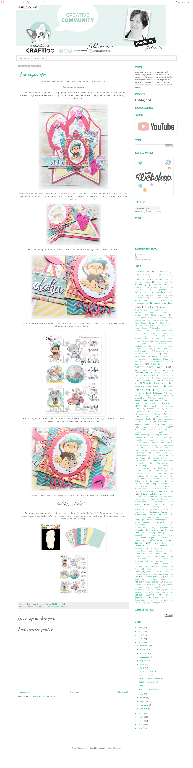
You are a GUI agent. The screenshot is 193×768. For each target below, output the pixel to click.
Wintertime (140, 600)
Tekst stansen (141, 564)
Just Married (141, 450)
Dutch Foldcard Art (149, 375)
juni (142, 668)
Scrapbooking (141, 528)
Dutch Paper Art (156, 383)
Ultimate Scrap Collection (146, 574)
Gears (170, 414)
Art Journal (154, 277)
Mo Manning (152, 481)
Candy (165, 312)
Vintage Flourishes (146, 582)
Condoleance (140, 346)
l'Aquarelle (140, 455)
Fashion (154, 406)
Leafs (141, 463)
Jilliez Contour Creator (147, 442)
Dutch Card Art (148, 367)
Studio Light (160, 554)
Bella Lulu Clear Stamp (160, 287)
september (145, 657)
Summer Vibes (146, 559)
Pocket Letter (154, 504)
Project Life (39, 58)
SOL (151, 546)
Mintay (137, 478)
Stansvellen (140, 551)
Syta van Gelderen (144, 561)
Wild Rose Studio (158, 592)
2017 (140, 713)
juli (142, 664)
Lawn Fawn (168, 460)
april (143, 698)
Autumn (138, 284)
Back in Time (160, 285)
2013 (140, 728)
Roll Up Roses (160, 515)
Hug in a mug (162, 435)
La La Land (156, 455)
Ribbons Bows (141, 515)
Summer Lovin (166, 556)
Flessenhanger (153, 409)
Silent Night (147, 538)
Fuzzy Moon (144, 414)
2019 (140, 639)
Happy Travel (161, 430)
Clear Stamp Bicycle (144, 318)
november (144, 650)
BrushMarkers (141, 310)
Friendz (169, 411)
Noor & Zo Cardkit (164, 489)
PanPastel (152, 497)
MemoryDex (154, 476)
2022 (140, 628)
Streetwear (160, 551)
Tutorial (150, 572)
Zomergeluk (157, 603)
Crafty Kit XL (162, 351)
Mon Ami (144, 484)
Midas (166, 476)
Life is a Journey (161, 466)
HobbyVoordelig (142, 435)
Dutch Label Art (164, 378)
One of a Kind (166, 491)
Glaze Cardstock (165, 419)
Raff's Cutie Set (161, 509)
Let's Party (140, 466)
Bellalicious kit (159, 298)
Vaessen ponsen (152, 577)
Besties (161, 300)
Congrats (143, 686)
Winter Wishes (144, 595)
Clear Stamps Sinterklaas (147, 336)
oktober (144, 653)
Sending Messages (157, 533)
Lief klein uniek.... (149, 689)
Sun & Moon (162, 559)
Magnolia (143, 471)
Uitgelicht (164, 572)
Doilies (138, 362)
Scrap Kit (161, 525)
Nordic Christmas (146, 491)
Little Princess (165, 468)
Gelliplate (161, 417)
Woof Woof (155, 600)
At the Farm (162, 279)
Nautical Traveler (142, 486)
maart (143, 701)
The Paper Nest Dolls (145, 566)
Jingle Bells (146, 448)
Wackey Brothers (146, 587)
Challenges (157, 315)
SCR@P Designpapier (157, 520)
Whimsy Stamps (154, 590)
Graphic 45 (145, 422)
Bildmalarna (140, 304)
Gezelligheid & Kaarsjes (151, 678)
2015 (140, 721)
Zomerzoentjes (32, 74)
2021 (140, 631)
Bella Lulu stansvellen (145, 295)
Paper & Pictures (159, 499)
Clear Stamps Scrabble (156, 333)
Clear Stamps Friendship (147, 328)
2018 (140, 643)
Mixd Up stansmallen (154, 478)
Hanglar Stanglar (144, 424)
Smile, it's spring (148, 671)
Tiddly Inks (151, 569)
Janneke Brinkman (144, 437)
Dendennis (143, 359)
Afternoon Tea (142, 272)
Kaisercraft (158, 450)
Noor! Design (139, 254)
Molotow (169, 481)
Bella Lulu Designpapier (153, 290)
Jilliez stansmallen (164, 445)
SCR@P (137, 520)
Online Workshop (149, 494)
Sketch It (139, 546)
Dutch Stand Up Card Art (148, 396)
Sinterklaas (160, 543)
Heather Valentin (143, 432)
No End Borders (142, 489)
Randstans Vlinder (159, 512)
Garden (158, 414)
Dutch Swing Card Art (146, 401)
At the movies (142, 282)
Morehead (162, 484)
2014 (140, 725)
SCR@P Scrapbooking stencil (148, 522)
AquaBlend (161, 274)
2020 (140, 635)
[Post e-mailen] (63, 604)
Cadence (152, 312)
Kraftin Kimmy (160, 453)
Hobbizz (163, 432)
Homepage (74, 692)
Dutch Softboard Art (156, 393)
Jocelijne (164, 448)
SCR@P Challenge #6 (148, 682)
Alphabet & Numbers (143, 274)
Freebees (155, 411)
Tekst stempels (160, 564)
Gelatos (145, 416)
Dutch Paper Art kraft (146, 387)
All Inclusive (162, 272)
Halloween (162, 422)
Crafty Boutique (158, 349)
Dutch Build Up (159, 364)
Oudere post (122, 692)
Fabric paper (151, 403)
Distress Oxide (160, 359)
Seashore (153, 530)
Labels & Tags (160, 458)
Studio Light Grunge (144, 556)
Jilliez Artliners (158, 440)
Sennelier (139, 535)
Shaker (153, 535)
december (144, 646)
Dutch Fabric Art (164, 373)
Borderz (165, 307)
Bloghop (149, 307)
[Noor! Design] (136, 257)
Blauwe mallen (161, 303)
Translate (156, 212)
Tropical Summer (60, 607)
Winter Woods (160, 598)
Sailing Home (140, 517)
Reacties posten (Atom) (44, 696)
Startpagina (24, 58)
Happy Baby (167, 424)
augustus (144, 661)
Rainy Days (139, 512)
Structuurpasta (141, 554)
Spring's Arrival (159, 548)
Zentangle (143, 603)
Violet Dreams (154, 585)
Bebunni (138, 287)
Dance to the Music (162, 356)
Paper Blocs (140, 502)
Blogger (116, 748)
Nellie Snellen (162, 486)
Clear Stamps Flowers (158, 325)
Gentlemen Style (143, 419)
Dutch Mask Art (147, 381)
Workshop (168, 600)
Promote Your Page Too (142, 259)
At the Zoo (162, 282)
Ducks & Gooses (155, 361)
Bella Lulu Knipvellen (39, 607)
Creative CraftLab (145, 354)
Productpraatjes (159, 507)
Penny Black (157, 502)
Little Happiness (143, 468)
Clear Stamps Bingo (144, 323)
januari (144, 709)
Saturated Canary (160, 517)
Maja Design (161, 471)
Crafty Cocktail (143, 351)
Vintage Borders (157, 579)
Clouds (143, 343)
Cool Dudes (157, 346)
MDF (159, 473)
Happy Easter (149, 427)
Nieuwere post (26, 692)
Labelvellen (140, 460)
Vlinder (169, 585)
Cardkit (138, 315)
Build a (158, 310)
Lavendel (153, 460)
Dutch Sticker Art (160, 398)
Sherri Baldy (167, 535)
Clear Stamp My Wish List (157, 320)
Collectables (161, 343)
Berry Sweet (141, 300)
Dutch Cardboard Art (146, 370)
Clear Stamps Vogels (163, 341)
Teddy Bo (163, 561)
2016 (140, 717)
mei (142, 694)
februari (144, 705)
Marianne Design (142, 473)
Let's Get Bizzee (159, 463)
